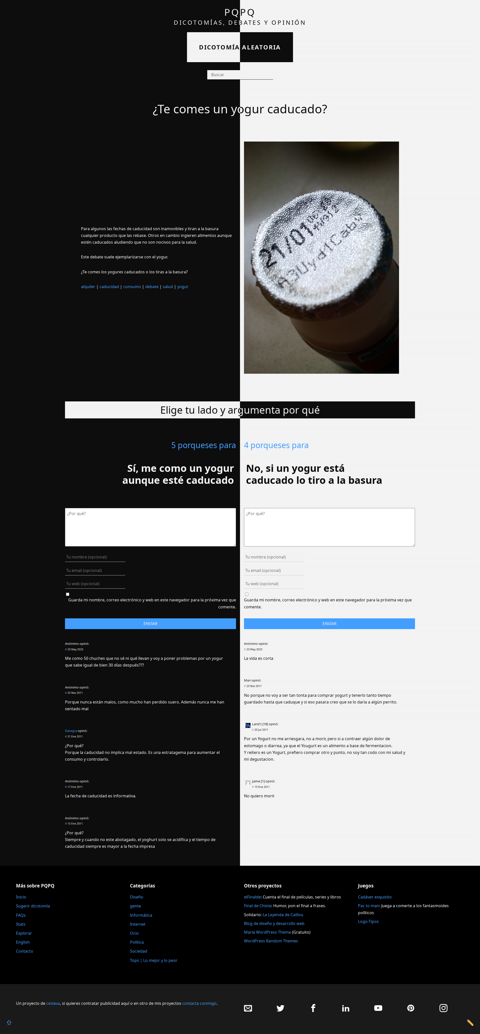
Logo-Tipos (368, 921)
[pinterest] (411, 1011)
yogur (182, 286)
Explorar (24, 933)
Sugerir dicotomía (33, 906)
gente (135, 906)
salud (168, 286)
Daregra (71, 730)
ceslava (53, 1003)
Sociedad (138, 951)
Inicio (21, 897)
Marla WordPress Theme (267, 932)
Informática (141, 915)
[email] (248, 1011)
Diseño (136, 897)
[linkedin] (346, 1011)
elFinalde (252, 897)
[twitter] (280, 1011)
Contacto (24, 951)
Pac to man (368, 905)
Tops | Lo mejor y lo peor (154, 960)
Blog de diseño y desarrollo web (274, 923)
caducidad (109, 286)
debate (151, 286)
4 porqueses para (276, 445)
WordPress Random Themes (271, 941)
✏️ (470, 1022)
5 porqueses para (203, 445)
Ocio (134, 933)
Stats (21, 924)
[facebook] (313, 1011)
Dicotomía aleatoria (240, 47)
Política (137, 942)
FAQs (21, 915)
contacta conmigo (199, 1003)
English (23, 942)
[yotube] (378, 1011)
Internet (138, 924)
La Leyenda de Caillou (283, 914)
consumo (132, 286)
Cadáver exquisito (375, 897)
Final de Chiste (257, 905)
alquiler (88, 286)
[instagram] (444, 1011)
